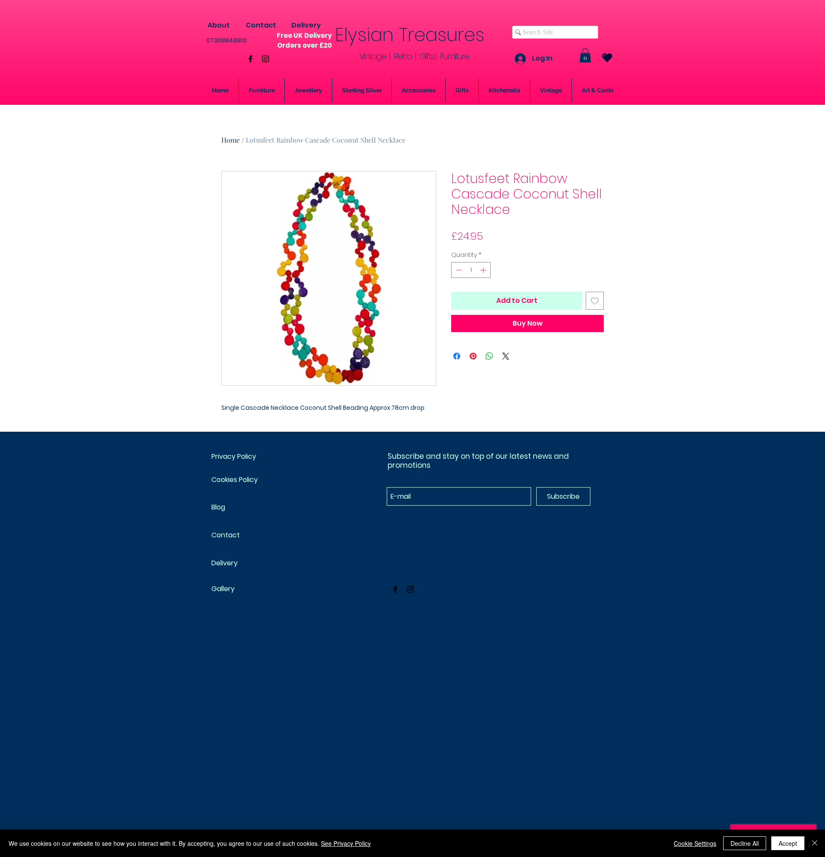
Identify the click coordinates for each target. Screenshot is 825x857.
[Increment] (484, 270)
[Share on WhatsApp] (489, 356)
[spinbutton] (471, 270)
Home (230, 139)
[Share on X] (506, 356)
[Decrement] (457, 270)
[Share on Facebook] (457, 356)
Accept (788, 843)
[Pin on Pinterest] (473, 356)
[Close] (815, 843)
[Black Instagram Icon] (265, 59)
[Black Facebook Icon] (250, 59)
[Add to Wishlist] (595, 301)
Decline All (744, 843)
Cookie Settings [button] (695, 843)
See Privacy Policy (346, 843)
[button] (585, 55)
